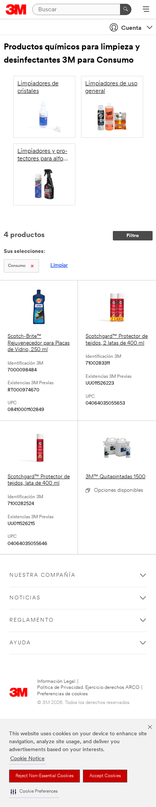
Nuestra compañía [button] (42, 575)
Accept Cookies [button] (105, 776)
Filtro (132, 235)
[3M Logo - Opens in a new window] (16, 9)
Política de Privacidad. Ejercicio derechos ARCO (88, 687)
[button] (34, 791)
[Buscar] (125, 9)
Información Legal (56, 681)
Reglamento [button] (31, 620)
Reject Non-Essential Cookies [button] (44, 776)
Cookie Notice (27, 759)
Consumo (16, 266)
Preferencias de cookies (62, 693)
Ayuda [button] (20, 643)
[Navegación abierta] (146, 10)
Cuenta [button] (131, 28)
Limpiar (59, 265)
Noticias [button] (25, 598)
